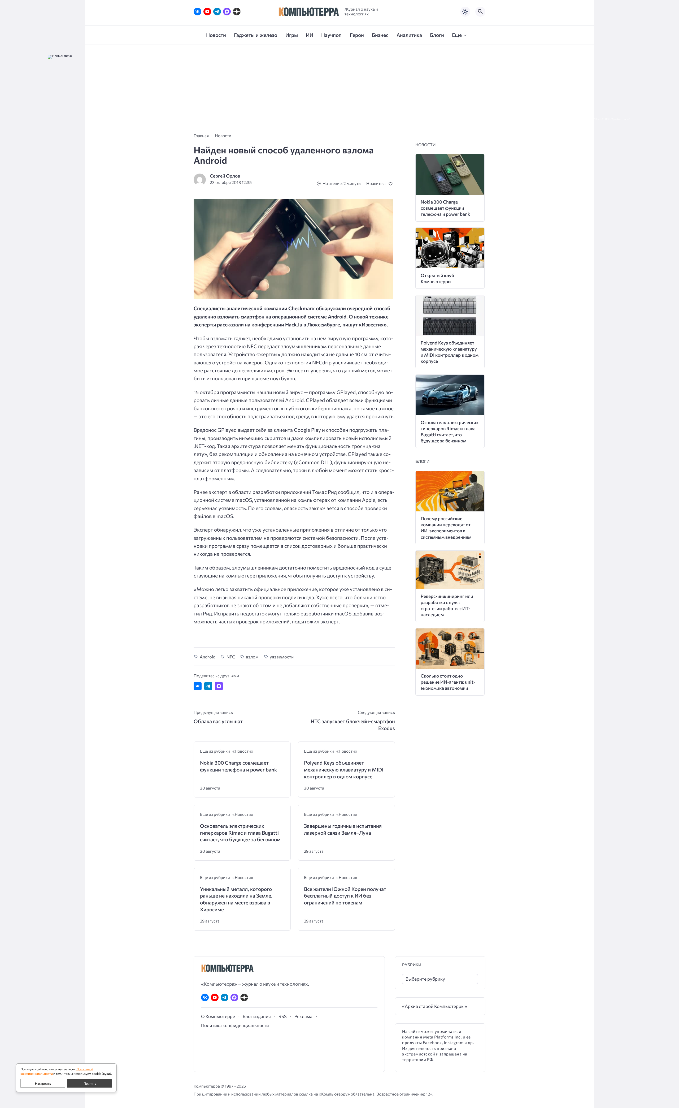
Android (207, 656)
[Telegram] (217, 11)
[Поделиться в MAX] (219, 686)
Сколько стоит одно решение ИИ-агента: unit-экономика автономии (448, 682)
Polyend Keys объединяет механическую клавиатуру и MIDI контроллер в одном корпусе (344, 769)
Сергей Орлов (225, 176)
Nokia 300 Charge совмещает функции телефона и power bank (238, 766)
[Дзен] (237, 11)
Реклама (303, 1016)
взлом (252, 656)
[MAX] (227, 11)
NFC (231, 656)
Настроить (43, 1083)
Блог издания (257, 1016)
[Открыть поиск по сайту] (480, 12)
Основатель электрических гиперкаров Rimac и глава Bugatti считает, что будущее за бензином (240, 832)
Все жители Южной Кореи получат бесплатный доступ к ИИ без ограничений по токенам (345, 896)
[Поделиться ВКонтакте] (198, 686)
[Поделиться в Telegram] (208, 686)
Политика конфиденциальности (235, 1025)
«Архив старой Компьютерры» (434, 1006)
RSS (282, 1016)
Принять (90, 1083)
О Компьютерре (218, 1016)
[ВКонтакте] (197, 11)
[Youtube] (207, 11)
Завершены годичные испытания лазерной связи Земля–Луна (343, 829)
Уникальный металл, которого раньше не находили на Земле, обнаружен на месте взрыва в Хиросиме (236, 899)
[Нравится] (391, 183)
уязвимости (282, 656)
